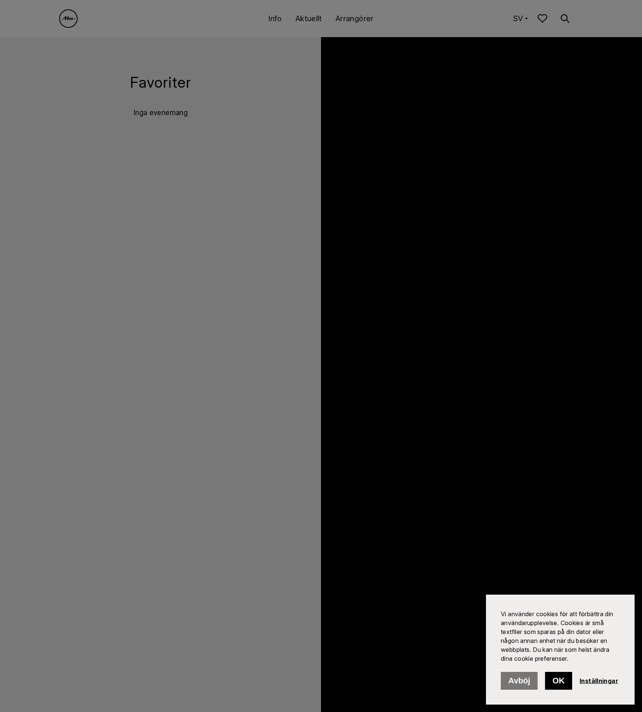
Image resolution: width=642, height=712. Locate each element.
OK (558, 680)
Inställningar (599, 681)
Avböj (519, 680)
